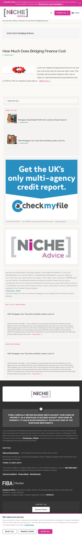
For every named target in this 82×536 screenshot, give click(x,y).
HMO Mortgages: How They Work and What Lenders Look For (41, 141)
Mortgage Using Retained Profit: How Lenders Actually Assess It (42, 120)
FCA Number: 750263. (13, 291)
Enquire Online (41, 509)
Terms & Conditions (10, 474)
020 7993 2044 (70, 468)
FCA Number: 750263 (30, 438)
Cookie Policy (29, 525)
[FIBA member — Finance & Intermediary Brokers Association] (41, 483)
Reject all (9, 531)
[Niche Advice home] (41, 393)
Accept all (45, 531)
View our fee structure (11, 453)
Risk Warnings (35, 474)
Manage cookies (27, 531)
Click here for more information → (51, 4)
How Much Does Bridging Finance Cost (34, 51)
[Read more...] (45, 81)
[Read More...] (37, 334)
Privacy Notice (23, 474)
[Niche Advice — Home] (15, 13)
